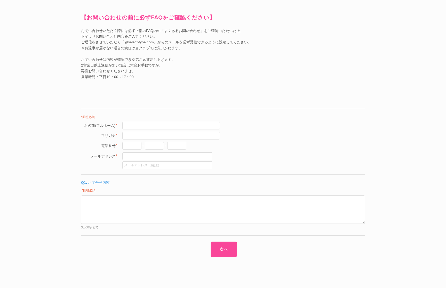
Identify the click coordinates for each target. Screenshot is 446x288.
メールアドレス (103, 156)
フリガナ (109, 135)
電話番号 (109, 145)
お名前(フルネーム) (100, 125)
